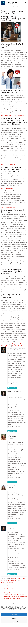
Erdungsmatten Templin (18, 344)
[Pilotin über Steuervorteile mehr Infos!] (3, 393)
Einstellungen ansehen (14, 621)
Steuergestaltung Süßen (8, 207)
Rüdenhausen (10, 393)
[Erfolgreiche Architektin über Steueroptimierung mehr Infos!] (3, 437)
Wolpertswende (14, 350)
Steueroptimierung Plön (8, 164)
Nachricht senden (12, 387)
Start (2, 6)
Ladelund (13, 528)
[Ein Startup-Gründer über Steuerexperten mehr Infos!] (3, 350)
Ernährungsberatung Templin (9, 580)
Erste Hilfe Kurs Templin (19, 346)
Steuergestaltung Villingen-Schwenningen (12, 115)
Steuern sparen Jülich (7, 188)
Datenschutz (15, 625)
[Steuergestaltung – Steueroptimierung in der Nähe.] (10, 3)
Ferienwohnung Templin (18, 578)
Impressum (20, 625)
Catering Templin (6, 346)
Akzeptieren (14, 614)
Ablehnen (14, 618)
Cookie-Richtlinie (9, 625)
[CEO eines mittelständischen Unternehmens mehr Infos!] (3, 528)
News (5, 6)
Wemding (13, 438)
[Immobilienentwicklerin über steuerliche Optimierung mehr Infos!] (3, 487)
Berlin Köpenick (14, 489)
